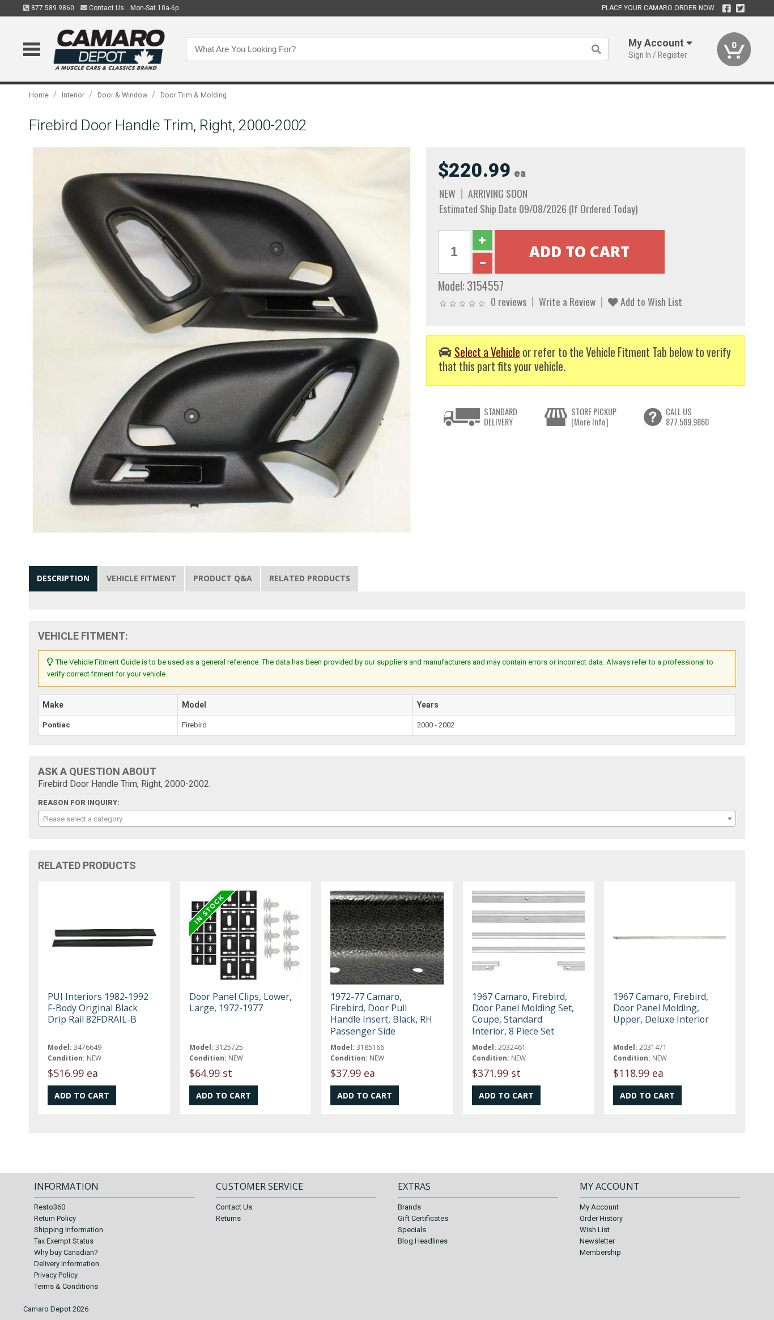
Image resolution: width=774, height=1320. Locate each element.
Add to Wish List (650, 301)
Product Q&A (222, 578)
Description (63, 578)
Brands (409, 1207)
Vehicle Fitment (141, 578)
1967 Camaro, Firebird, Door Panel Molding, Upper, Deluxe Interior (661, 1007)
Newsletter (597, 1241)
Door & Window (122, 95)
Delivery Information (66, 1263)
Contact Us (105, 8)
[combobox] (387, 819)
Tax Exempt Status (63, 1241)
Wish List (595, 1229)
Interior (73, 95)
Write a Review (567, 301)
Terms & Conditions (66, 1286)
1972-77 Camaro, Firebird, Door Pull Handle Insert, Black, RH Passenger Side (381, 1013)
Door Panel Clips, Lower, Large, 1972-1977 (240, 1002)
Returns (228, 1218)
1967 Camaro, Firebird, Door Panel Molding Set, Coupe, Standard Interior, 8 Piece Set (523, 1013)
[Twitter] (740, 8)
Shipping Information (68, 1229)
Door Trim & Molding (193, 95)
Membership (600, 1252)
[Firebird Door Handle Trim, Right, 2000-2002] (221, 339)
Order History (601, 1218)
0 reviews (508, 301)
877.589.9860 (51, 8)
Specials (412, 1229)
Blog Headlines (423, 1241)
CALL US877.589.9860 (687, 417)
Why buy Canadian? (66, 1252)
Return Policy (55, 1218)
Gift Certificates (423, 1218)
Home (39, 95)
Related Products (309, 578)
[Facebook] (726, 8)
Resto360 (49, 1207)
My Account (599, 1207)
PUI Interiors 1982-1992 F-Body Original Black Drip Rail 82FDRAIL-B (98, 1007)
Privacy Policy (56, 1275)
